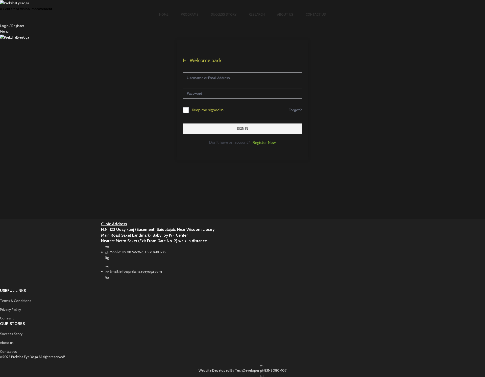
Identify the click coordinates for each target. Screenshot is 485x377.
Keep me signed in (208, 110)
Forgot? (295, 110)
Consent (7, 318)
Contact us (8, 351)
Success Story (11, 334)
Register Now (264, 142)
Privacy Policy (10, 309)
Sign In (242, 129)
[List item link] (242, 264)
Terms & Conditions (15, 300)
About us (7, 342)
